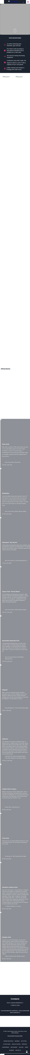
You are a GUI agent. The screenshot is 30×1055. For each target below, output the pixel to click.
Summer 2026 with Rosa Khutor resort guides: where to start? (13, 304)
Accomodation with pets (9, 357)
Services (4, 321)
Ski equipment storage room (10, 353)
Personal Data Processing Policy (15, 1035)
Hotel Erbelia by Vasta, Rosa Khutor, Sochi (17, 1031)
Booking (17, 1041)
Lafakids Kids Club (7, 350)
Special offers (16, 1044)
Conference (5, 1047)
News (26, 1047)
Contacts (15, 999)
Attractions (5, 369)
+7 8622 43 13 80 (15, 1005)
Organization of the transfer (11, 360)
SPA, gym (3, 346)
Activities (24, 1041)
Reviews (11, 1050)
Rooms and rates (8, 1041)
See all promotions (7, 314)
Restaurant (14, 1047)
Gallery (21, 1047)
